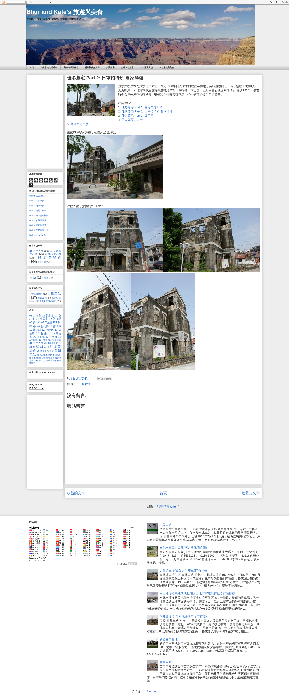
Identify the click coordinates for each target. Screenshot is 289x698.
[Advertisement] (45, 121)
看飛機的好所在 (92, 67)
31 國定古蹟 (36, 250)
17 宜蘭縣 (51, 336)
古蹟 (32, 277)
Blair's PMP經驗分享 (39, 230)
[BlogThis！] (101, 378)
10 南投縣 (55, 326)
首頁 (32, 67)
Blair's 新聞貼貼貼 (37, 225)
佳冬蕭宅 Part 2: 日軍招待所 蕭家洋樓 (147, 111)
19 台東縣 (45, 339)
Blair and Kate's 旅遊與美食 (64, 12)
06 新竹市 (34, 322)
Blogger (152, 691)
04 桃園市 (42, 318)
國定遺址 (48, 358)
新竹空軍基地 (169, 639)
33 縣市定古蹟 (53, 253)
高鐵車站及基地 (71, 67)
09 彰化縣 (43, 326)
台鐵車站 (54, 293)
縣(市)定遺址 (44, 361)
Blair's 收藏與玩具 (37, 220)
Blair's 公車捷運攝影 (38, 215)
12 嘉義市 (48, 329)
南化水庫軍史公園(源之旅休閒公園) (183, 547)
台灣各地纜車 (127, 67)
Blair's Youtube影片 (38, 235)
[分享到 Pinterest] (110, 378)
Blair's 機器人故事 (37, 210)
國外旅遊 (41, 358)
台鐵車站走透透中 (48, 67)
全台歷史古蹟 (146, 67)
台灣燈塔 (110, 67)
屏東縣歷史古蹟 (132, 120)
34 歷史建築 (49, 257)
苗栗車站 (166, 662)
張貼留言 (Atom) (168, 506)
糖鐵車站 (42, 298)
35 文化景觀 (42, 262)
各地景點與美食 (166, 67)
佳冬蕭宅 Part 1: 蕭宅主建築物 (142, 107)
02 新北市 (48, 315)
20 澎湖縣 (56, 340)
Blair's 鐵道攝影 (36, 196)
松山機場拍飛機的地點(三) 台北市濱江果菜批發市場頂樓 (197, 593)
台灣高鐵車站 (35, 294)
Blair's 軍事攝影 (36, 200)
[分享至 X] (104, 378)
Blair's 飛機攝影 (36, 205)
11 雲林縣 (35, 329)
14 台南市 (43, 333)
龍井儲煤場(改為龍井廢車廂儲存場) (183, 616)
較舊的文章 (251, 493)
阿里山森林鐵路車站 (46, 301)
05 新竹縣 (55, 318)
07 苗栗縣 (46, 322)
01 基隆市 (35, 315)
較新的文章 (76, 493)
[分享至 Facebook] (107, 378)
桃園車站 (166, 525)
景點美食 (47, 278)
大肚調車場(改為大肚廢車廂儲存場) (183, 570)
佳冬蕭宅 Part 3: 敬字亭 (138, 115)
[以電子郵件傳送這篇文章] (98, 378)
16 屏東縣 (83, 384)
